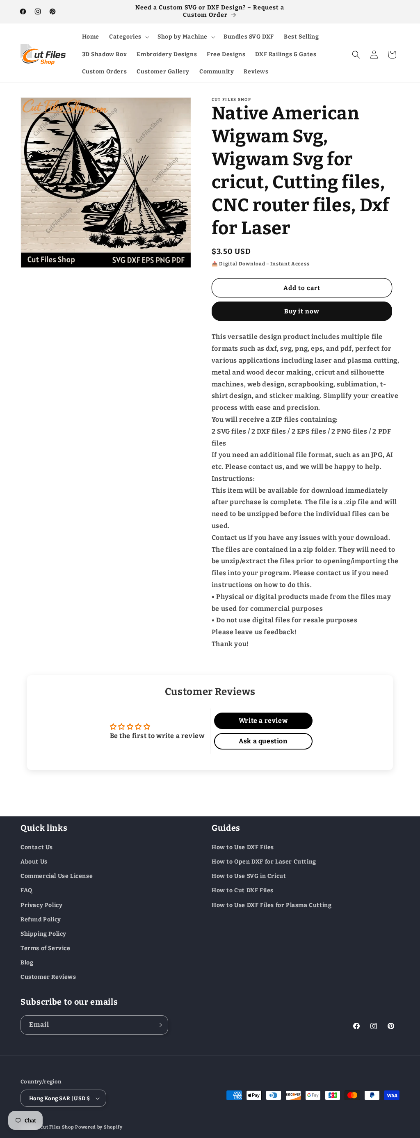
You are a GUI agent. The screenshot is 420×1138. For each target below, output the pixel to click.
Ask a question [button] (263, 741)
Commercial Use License (57, 876)
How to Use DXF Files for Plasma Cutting (271, 905)
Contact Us (37, 847)
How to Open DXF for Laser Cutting (264, 861)
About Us (34, 861)
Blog (27, 962)
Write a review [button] (263, 720)
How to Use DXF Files (243, 847)
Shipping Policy (43, 933)
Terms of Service (46, 948)
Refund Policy (41, 919)
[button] (128, 37)
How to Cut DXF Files (243, 890)
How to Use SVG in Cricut (249, 876)
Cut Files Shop (57, 1127)
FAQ (26, 890)
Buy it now (302, 311)
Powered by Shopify (99, 1127)
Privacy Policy (41, 905)
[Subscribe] (159, 1025)
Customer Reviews (48, 976)
